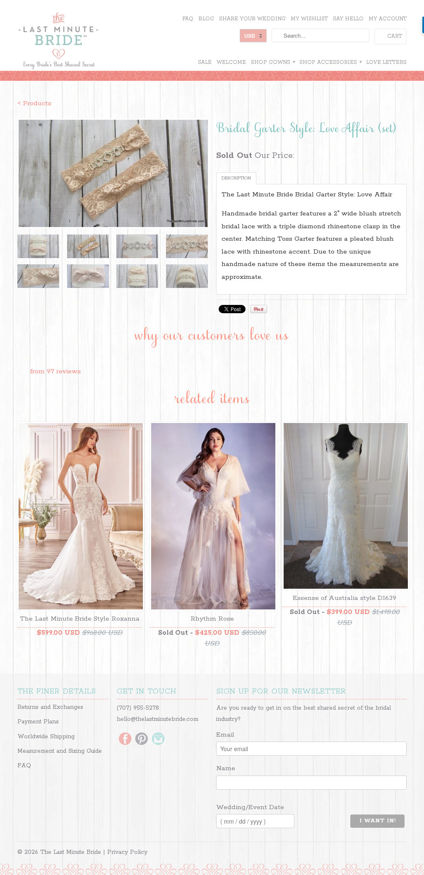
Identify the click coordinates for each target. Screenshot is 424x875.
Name (225, 768)
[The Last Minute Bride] (79, 42)
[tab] (236, 178)
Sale (205, 62)
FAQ (187, 19)
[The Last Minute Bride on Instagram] (158, 739)
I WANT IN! (377, 820)
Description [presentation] (236, 178)
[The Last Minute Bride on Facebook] (125, 739)
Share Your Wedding (252, 19)
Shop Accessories (330, 62)
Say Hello (348, 19)
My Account (388, 19)
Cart (394, 36)
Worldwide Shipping (46, 736)
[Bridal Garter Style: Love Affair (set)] (112, 173)
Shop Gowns (272, 62)
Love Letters (386, 62)
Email (225, 734)
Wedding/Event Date (250, 807)
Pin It (258, 309)
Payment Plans (38, 721)
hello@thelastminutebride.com (157, 719)
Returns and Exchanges (50, 707)
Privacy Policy (127, 852)
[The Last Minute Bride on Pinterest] (141, 739)
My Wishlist (309, 19)
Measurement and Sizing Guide (59, 751)
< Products (34, 103)
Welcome (231, 62)
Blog (206, 19)
